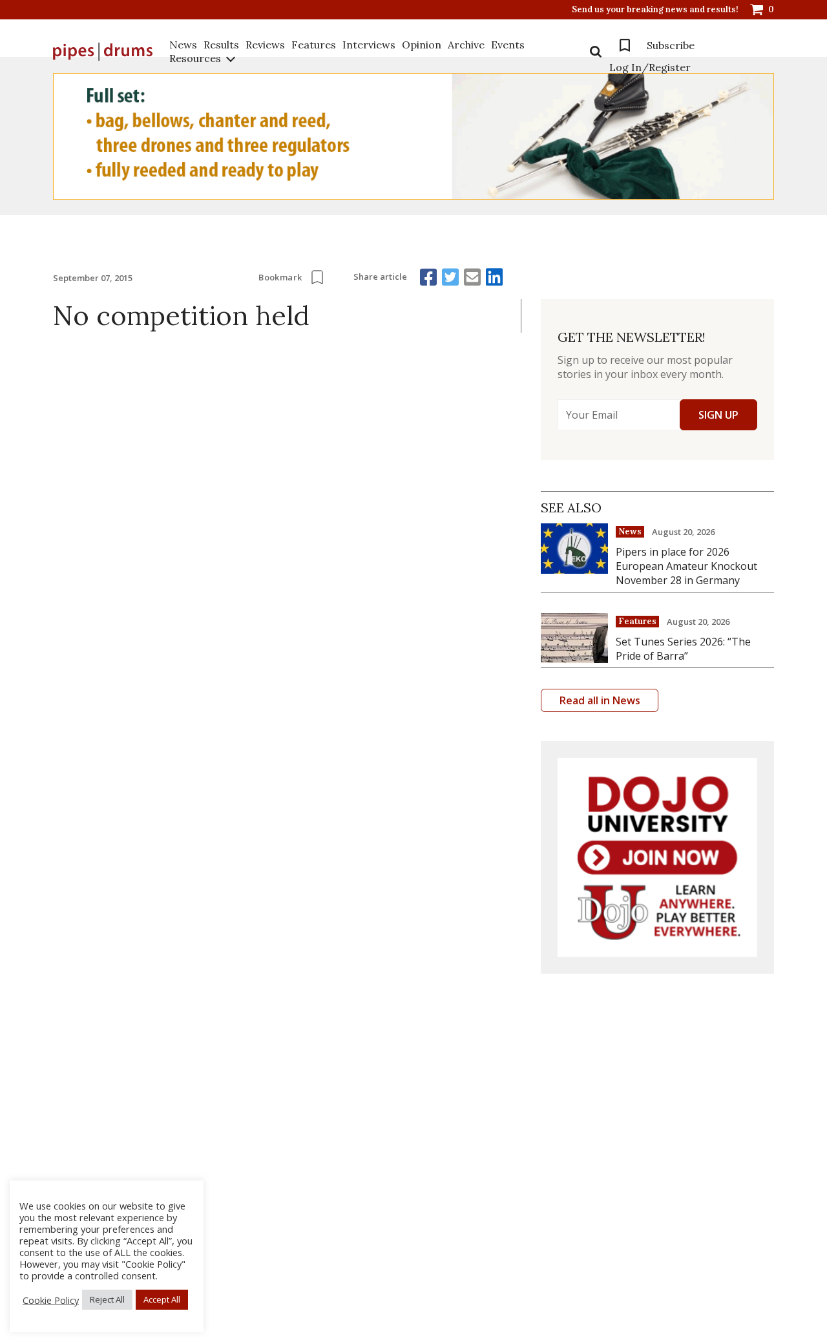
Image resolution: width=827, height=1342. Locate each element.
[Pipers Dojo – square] (657, 858)
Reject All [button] (107, 1299)
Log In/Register (650, 67)
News (183, 44)
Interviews (368, 44)
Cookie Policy (51, 1300)
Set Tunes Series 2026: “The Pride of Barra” (683, 648)
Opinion (421, 44)
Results (221, 44)
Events (508, 44)
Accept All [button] (161, 1299)
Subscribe (671, 45)
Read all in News (600, 700)
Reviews (265, 44)
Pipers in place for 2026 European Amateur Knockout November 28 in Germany (686, 566)
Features (313, 44)
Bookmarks (624, 45)
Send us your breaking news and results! (655, 10)
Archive (466, 44)
